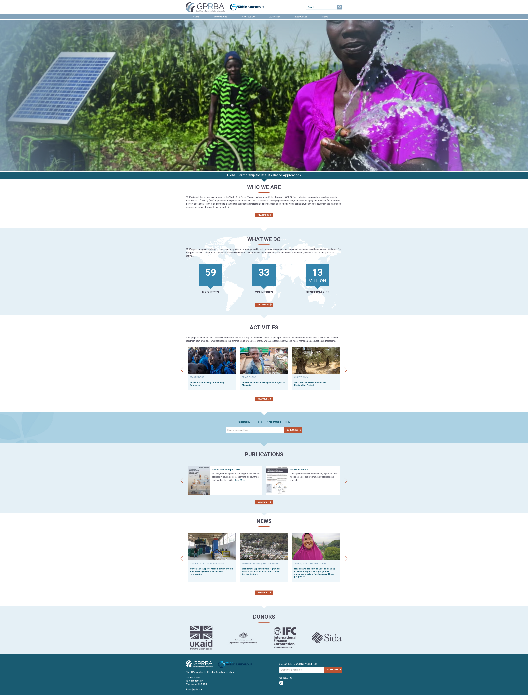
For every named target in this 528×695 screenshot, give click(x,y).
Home (196, 16)
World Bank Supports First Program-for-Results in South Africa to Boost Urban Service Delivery (261, 571)
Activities (275, 16)
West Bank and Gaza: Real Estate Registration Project (310, 383)
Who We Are (220, 16)
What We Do (248, 16)
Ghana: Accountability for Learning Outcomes (207, 383)
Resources (301, 16)
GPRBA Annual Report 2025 (226, 469)
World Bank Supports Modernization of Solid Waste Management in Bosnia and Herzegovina (211, 571)
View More (263, 399)
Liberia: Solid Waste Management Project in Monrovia (263, 383)
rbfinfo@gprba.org (194, 689)
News (325, 16)
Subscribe (292, 430)
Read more (263, 215)
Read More (239, 480)
